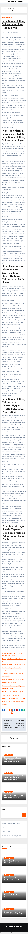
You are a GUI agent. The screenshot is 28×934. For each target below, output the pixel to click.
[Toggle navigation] (2, 2)
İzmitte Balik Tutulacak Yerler (14, 795)
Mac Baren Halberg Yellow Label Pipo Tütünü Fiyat (13, 24)
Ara (3, 809)
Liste (3, 827)
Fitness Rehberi (15, 2)
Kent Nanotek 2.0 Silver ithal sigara (13, 679)
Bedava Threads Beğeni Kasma (11, 823)
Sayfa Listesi (6, 831)
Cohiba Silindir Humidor (9, 682)
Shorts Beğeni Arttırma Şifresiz (11, 836)
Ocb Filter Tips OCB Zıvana (10, 695)
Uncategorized (7, 17)
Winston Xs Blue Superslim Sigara (12, 691)
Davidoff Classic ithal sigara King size (13, 698)
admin (6, 32)
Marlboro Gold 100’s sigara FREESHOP (13, 664)
